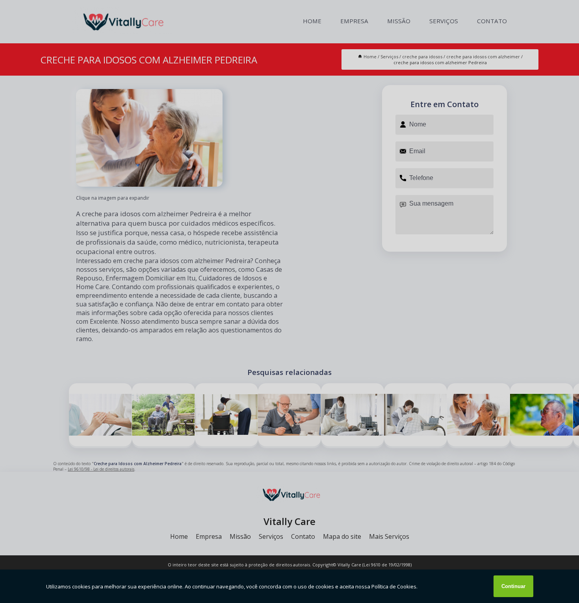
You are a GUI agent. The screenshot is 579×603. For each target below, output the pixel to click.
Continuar (513, 586)
